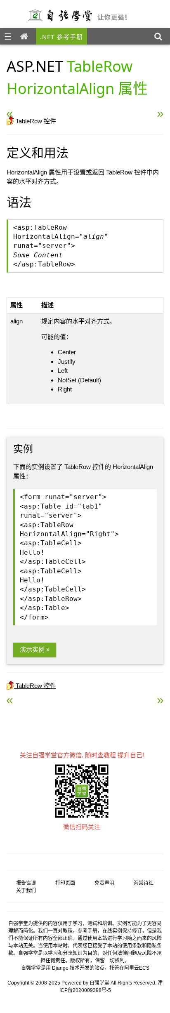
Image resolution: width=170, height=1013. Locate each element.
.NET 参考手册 (61, 37)
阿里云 (131, 968)
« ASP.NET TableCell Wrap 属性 (65, 110)
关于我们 (26, 890)
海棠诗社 (143, 883)
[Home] (26, 36)
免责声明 (104, 883)
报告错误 (26, 883)
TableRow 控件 (35, 121)
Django (60, 968)
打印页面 (65, 883)
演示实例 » (35, 649)
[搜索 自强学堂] (160, 36)
